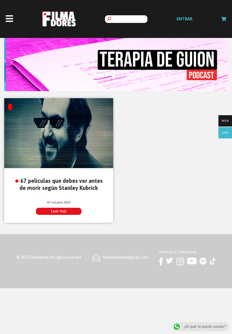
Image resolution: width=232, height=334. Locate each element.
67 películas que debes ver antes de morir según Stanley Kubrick (61, 184)
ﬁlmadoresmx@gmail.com (125, 257)
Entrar (184, 18)
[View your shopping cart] (223, 19)
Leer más (59, 211)
